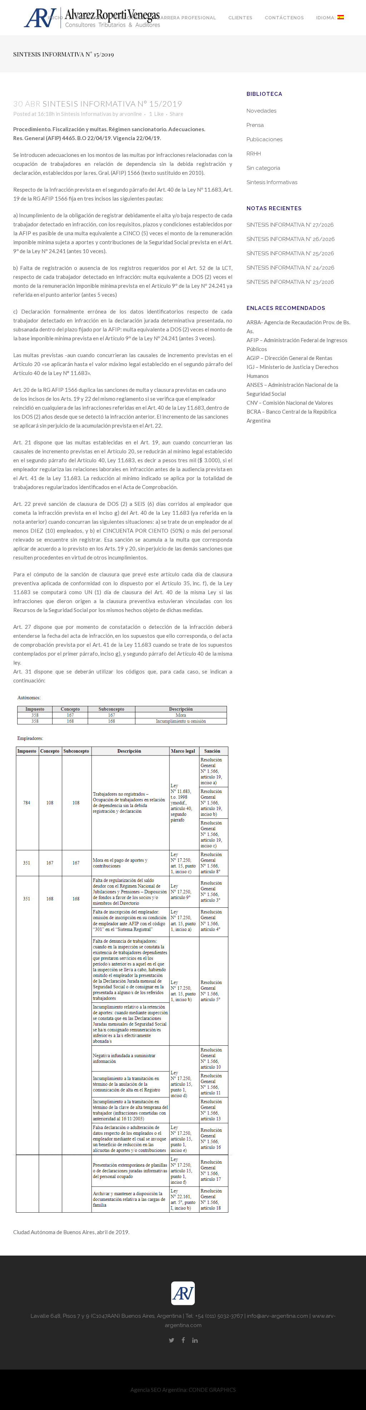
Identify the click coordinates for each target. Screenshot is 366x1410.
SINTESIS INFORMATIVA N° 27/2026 (290, 225)
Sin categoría (263, 168)
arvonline (130, 113)
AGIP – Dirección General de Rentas (289, 358)
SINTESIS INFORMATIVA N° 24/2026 (291, 268)
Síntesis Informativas (86, 113)
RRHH (254, 154)
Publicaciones (264, 139)
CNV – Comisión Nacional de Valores (290, 402)
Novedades (261, 111)
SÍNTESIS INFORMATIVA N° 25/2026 (290, 253)
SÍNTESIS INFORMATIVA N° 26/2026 (291, 239)
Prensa (255, 125)
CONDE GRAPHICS (212, 1389)
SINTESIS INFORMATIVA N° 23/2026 (290, 282)
